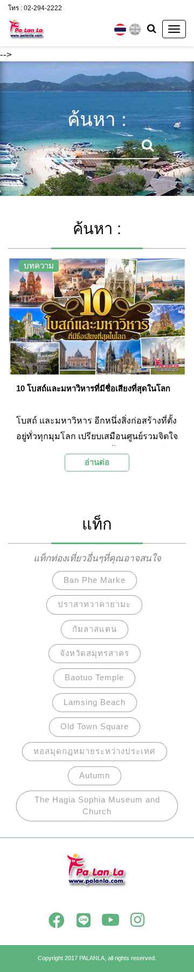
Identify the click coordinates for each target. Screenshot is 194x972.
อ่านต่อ (97, 462)
